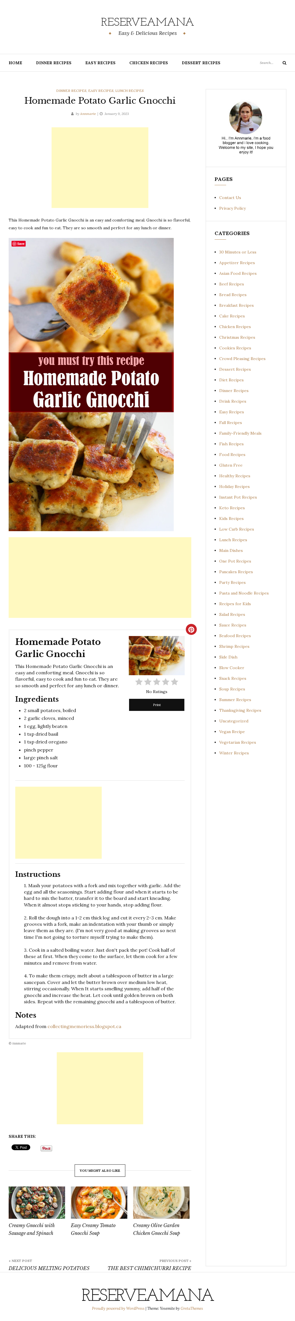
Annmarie (88, 113)
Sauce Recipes (232, 625)
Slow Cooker (231, 667)
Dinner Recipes (53, 62)
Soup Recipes (232, 689)
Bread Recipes (233, 294)
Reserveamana (147, 23)
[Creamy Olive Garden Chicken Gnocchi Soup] (161, 1202)
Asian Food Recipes (238, 273)
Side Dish (228, 657)
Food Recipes (232, 454)
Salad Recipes (232, 614)
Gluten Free (231, 465)
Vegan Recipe (232, 731)
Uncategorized (233, 721)
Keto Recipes (232, 507)
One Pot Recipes (235, 561)
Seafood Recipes (235, 635)
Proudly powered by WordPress (118, 1308)
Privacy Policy (232, 208)
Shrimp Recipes (234, 646)
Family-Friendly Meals (240, 433)
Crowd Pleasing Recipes (242, 358)
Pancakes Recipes (236, 571)
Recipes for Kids (235, 603)
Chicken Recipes (148, 62)
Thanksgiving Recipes (240, 710)
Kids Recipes (231, 518)
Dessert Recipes (201, 62)
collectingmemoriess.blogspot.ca (84, 1026)
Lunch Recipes (129, 90)
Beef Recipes (231, 284)
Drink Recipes (232, 401)
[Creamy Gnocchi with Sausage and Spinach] (37, 1202)
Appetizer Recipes (237, 262)
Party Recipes (232, 582)
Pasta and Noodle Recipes (244, 593)
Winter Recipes (234, 753)
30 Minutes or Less (237, 252)
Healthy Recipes (234, 475)
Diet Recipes (231, 380)
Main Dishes (231, 550)
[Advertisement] (100, 167)
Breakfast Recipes (236, 305)
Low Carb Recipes (236, 529)
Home (15, 62)
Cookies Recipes (235, 348)
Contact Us (230, 197)
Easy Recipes (100, 62)
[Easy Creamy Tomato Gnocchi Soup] (99, 1202)
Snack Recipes (232, 678)
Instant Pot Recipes (238, 497)
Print (157, 705)
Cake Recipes (232, 316)
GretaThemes (192, 1308)
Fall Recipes (230, 422)
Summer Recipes (235, 699)
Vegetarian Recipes (237, 742)
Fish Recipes (231, 443)
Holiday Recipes (234, 486)
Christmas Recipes (237, 337)
